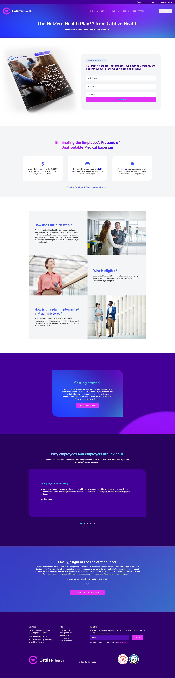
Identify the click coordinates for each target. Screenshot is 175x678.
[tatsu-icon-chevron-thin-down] (87, 583)
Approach (102, 11)
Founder (115, 11)
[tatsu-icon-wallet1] (132, 164)
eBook (126, 11)
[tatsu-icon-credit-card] (87, 164)
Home (91, 11)
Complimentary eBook (96, 60)
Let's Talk (165, 11)
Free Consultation (87, 405)
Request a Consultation (87, 592)
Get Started (139, 11)
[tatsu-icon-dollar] (43, 164)
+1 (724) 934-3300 (40, 633)
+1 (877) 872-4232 (165, 2)
